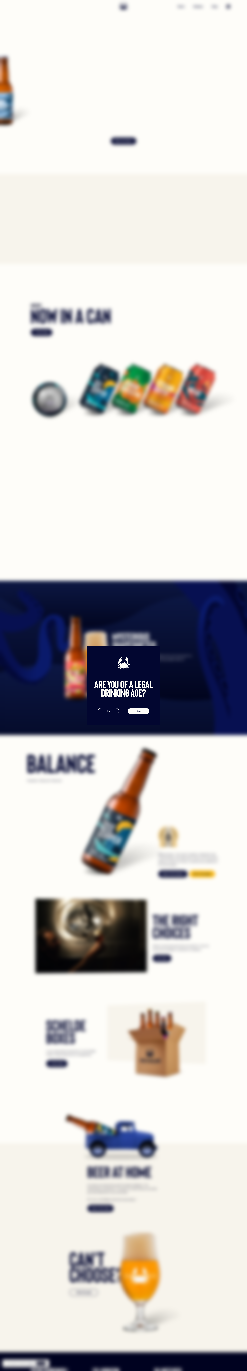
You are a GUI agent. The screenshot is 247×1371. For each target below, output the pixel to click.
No (108, 711)
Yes (139, 711)
